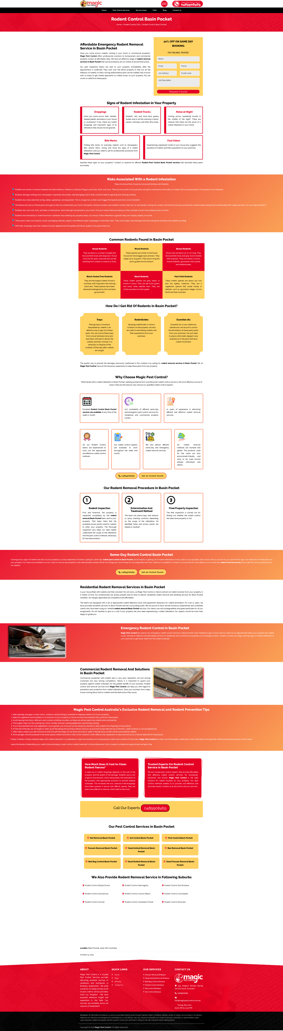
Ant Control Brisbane (153, 992)
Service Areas (141, 10)
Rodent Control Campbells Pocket (139, 902)
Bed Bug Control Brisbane (155, 982)
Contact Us (177, 10)
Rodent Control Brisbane (154, 985)
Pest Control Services (121, 10)
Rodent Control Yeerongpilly (136, 885)
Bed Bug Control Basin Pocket (102, 861)
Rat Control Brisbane (153, 988)
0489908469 (191, 4)
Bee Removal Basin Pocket (180, 848)
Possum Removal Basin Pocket (102, 848)
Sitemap (118, 982)
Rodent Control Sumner (95, 902)
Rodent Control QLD (132, 25)
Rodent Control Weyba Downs (97, 885)
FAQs (155, 10)
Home (104, 10)
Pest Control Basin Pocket (180, 838)
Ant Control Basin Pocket (141, 838)
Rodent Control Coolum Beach (137, 894)
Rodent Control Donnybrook (96, 894)
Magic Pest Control (103, 1027)
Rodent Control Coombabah (176, 894)
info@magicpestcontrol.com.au (188, 1001)
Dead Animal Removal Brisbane (157, 978)
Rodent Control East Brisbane (176, 885)
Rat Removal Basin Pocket (102, 838)
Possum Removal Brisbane (155, 975)
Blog (164, 10)
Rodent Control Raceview (175, 902)
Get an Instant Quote (152, 476)
